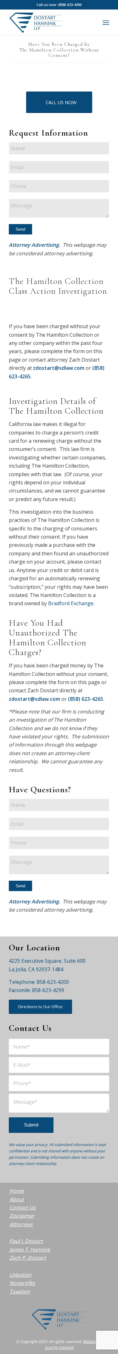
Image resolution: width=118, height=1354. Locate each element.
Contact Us (22, 1207)
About (16, 1199)
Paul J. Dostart (26, 1241)
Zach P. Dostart (27, 1257)
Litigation (20, 1274)
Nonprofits (22, 1283)
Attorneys (21, 1224)
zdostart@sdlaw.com (58, 367)
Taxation (19, 1291)
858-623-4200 (53, 982)
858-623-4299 (48, 990)
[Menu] (106, 22)
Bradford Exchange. (71, 603)
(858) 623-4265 (85, 698)
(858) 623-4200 (69, 4)
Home (16, 1190)
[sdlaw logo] (49, 22)
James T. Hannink (29, 1249)
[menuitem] (106, 22)
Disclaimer (22, 1215)
